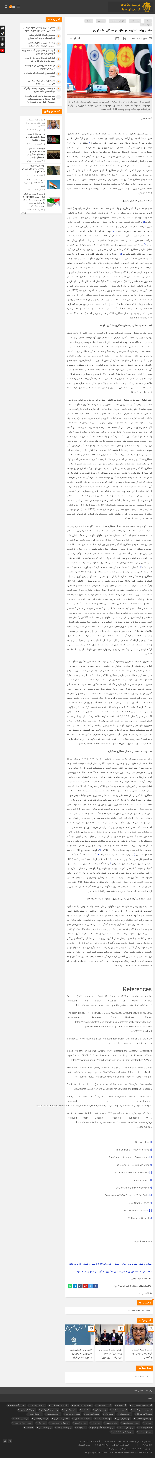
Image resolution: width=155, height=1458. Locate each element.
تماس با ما (138, 1390)
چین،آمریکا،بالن (80, 1423)
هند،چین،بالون (111, 1423)
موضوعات (146, 24)
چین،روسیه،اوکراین (64, 1427)
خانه (148, 21)
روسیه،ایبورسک (125, 1414)
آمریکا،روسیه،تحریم (104, 1405)
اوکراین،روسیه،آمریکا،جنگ (142, 1409)
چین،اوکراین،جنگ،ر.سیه (60, 1423)
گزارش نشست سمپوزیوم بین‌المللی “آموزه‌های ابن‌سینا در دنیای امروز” (110, 1353)
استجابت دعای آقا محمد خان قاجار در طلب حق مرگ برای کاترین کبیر (40, 59)
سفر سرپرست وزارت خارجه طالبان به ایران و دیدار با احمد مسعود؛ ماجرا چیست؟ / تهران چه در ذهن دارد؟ (40, 99)
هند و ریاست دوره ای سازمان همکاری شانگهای (122, 30)
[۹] (98, 855)
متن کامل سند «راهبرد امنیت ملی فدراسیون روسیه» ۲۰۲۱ (41, 82)
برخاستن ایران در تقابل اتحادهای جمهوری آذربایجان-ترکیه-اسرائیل (41, 44)
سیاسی (101, 21)
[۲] (144, 222)
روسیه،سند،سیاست (104, 1418)
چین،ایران (41, 1423)
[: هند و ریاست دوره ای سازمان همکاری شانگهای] (117, 39)
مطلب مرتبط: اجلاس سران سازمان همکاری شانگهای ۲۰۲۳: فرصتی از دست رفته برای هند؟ (110, 1264)
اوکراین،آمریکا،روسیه (17, 1405)
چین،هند (29, 1427)
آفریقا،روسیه (121, 1405)
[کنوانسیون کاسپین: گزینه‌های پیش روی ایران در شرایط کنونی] (41, 170)
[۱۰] (111, 864)
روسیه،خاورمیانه (35, 1414)
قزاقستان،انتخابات (21, 1418)
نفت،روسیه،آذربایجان (131, 1423)
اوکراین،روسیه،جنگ (119, 1409)
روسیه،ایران (109, 1414)
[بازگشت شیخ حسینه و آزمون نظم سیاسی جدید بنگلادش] (41, 125)
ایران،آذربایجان (100, 1409)
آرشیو (150, 1398)
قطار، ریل (148, 1423)
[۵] (120, 254)
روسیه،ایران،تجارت (73, 1414)
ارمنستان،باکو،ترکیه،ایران (82, 1405)
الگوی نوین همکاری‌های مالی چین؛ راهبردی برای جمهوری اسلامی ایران (81, 1353)
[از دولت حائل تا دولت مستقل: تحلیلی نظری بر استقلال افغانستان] (41, 139)
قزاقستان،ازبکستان (41, 1418)
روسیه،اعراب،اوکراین (27, 1409)
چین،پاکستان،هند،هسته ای (123, 1431)
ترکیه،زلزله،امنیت (70, 1409)
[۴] (145, 245)
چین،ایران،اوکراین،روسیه (23, 1423)
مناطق (89, 21)
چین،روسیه (81, 1427)
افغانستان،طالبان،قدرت (59, 1405)
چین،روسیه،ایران (45, 1427)
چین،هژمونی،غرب (145, 1431)
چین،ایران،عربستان (126, 1427)
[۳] (114, 231)
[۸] (135, 855)
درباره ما (149, 1390)
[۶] (141, 567)
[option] (139, 1342)
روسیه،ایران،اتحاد (92, 1414)
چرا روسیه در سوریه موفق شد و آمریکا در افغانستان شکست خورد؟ (39, 90)
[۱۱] (77, 868)
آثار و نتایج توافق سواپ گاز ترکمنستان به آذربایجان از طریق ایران (38, 52)
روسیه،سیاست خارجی (82, 1418)
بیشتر (23, 212)
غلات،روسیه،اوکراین (61, 1418)
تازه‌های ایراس (117, 21)
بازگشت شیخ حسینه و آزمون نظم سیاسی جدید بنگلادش (140, 1353)
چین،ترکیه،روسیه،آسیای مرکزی (102, 1427)
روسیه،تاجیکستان (53, 1414)
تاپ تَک (135, 21)
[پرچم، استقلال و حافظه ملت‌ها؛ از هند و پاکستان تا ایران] (41, 185)
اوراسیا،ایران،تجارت (38, 1405)
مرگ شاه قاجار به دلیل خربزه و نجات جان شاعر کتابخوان (40, 67)
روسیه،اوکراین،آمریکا (144, 1414)
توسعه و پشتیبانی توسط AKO (115, 1448)
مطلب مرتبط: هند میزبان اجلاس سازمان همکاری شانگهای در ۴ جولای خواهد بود (114, 1271)
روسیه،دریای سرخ (123, 1418)
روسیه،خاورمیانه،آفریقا (144, 1418)
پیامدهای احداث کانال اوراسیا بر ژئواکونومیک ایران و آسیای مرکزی (41, 37)
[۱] (89, 143)
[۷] (100, 850)
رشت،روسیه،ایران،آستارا (49, 1409)
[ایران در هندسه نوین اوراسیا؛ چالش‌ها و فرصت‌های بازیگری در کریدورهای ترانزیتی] (41, 154)
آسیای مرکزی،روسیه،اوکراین (142, 1405)
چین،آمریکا (96, 1423)
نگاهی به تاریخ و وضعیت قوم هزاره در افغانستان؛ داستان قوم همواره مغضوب (39, 29)
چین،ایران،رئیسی (145, 1427)
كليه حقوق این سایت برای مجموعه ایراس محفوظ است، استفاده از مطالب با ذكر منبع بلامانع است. (118, 1452)
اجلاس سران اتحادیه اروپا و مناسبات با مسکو (39, 75)
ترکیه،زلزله (85, 1409)
